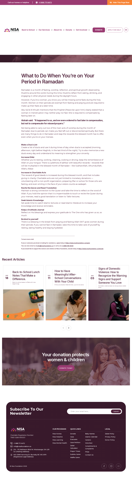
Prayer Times (75, 451)
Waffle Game (75, 457)
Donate (73, 434)
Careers (88, 440)
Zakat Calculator (74, 447)
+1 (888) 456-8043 (67, 246)
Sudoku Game (75, 454)
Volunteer (89, 443)
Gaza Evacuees (73, 438)
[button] (30, 30)
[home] (11, 30)
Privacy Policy (110, 437)
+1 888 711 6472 (45, 2)
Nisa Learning (57, 440)
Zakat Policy (109, 434)
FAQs (87, 452)
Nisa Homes (57, 434)
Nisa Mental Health (59, 443)
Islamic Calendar (91, 437)
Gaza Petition (75, 442)
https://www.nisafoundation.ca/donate (90, 249)
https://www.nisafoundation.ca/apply (78, 243)
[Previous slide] (63, 327)
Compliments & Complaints (91, 447)
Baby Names (90, 434)
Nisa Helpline (57, 437)
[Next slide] (68, 327)
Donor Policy (110, 440)
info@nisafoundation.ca (45, 246)
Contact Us (89, 455)
